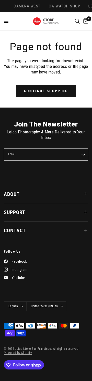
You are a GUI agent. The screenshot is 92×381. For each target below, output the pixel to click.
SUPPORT (14, 212)
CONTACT (15, 230)
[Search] (77, 21)
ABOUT (12, 194)
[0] (85, 21)
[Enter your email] (83, 154)
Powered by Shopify (18, 353)
